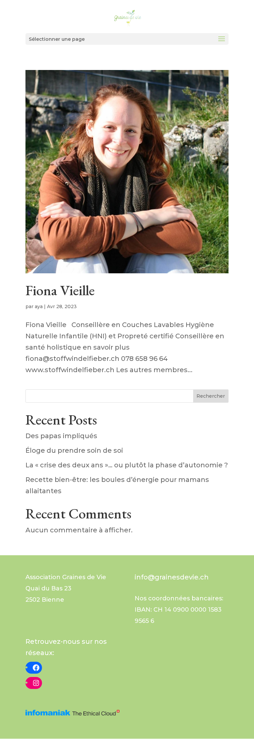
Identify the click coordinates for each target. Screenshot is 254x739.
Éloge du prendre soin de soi (74, 450)
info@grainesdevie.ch (172, 577)
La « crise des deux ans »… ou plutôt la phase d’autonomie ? (126, 465)
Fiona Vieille (60, 290)
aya (39, 306)
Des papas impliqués (61, 436)
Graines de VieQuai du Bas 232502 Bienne (65, 588)
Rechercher (210, 396)
